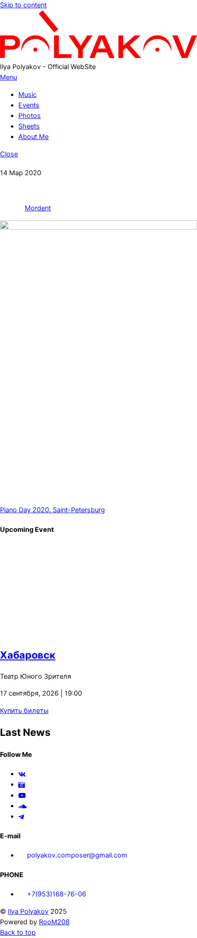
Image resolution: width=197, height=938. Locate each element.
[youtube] (22, 795)
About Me (33, 137)
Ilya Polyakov (28, 911)
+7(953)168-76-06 (55, 894)
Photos (29, 116)
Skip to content (23, 5)
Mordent (38, 208)
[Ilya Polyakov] (98, 56)
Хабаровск (27, 655)
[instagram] (21, 784)
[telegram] (21, 816)
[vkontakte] (22, 774)
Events (28, 105)
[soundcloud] (22, 806)
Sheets (29, 126)
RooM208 (54, 922)
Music (27, 95)
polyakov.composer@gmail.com (76, 855)
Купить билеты (24, 711)
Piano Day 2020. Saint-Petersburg (52, 510)
